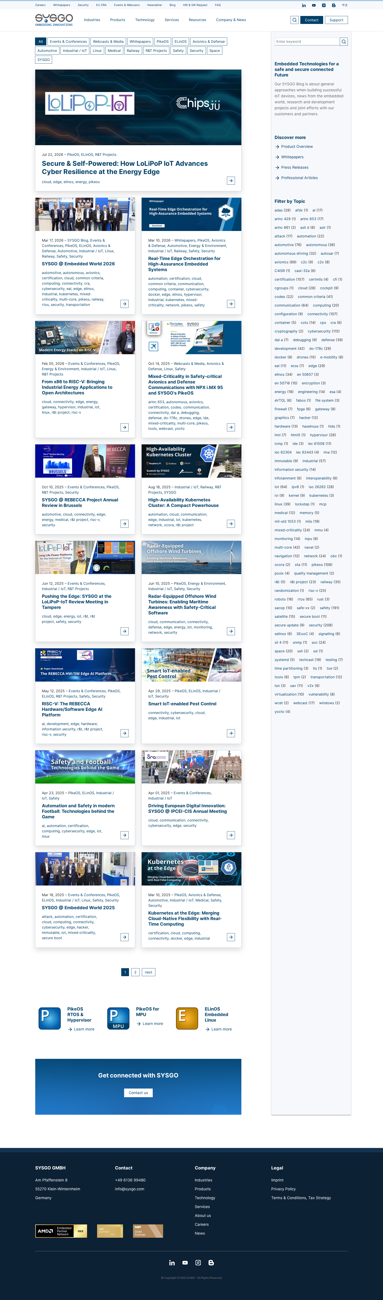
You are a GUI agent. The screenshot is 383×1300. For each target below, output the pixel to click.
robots (281, 599)
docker (281, 357)
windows (327, 703)
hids (332, 426)
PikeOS (163, 41)
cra (333, 322)
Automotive (47, 50)
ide (296, 443)
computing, (52, 283)
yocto (180, 428)
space (280, 651)
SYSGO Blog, (78, 240)
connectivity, (73, 283)
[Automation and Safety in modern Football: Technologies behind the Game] (85, 766)
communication (288, 305)
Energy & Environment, (208, 245)
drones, (186, 418)
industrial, (50, 294)
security (48, 525)
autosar (327, 253)
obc (334, 556)
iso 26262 (318, 487)
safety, (62, 621)
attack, (48, 916)
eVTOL (281, 400)
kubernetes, (69, 294)
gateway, (50, 407)
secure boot (52, 938)
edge (313, 366)
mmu (319, 530)
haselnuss (311, 426)
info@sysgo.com (129, 1189)
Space (214, 50)
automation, (158, 278)
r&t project (185, 525)
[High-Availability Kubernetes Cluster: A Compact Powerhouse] (191, 460)
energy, (82, 182)
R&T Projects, (53, 492)
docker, (155, 294)
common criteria (312, 296)
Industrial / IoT (75, 50)
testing (332, 659)
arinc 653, (157, 402)
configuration (286, 314)
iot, (97, 407)
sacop (280, 608)
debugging (302, 340)
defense (328, 340)
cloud (303, 288)
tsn (278, 685)
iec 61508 (317, 443)
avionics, (93, 272)
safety (199, 305)
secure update (287, 625)
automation (307, 236)
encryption (311, 383)
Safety (178, 50)
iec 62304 (283, 452)
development (286, 348)
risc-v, (95, 519)
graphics (282, 417)
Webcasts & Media (108, 41)
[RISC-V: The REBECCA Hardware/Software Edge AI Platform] (85, 664)
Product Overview (297, 146)
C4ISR (280, 270)
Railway (133, 50)
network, (173, 305)
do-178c (316, 348)
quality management (311, 573)
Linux (97, 50)
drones (303, 357)
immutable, (51, 932)
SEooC (303, 633)
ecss (295, 366)
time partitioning (289, 668)
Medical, (203, 900)
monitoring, (203, 627)
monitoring (284, 538)
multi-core (284, 547)
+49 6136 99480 (130, 1180)
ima (327, 452)
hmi (278, 435)
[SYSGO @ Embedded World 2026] (85, 214)
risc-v (76, 412)
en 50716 (283, 383)
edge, (58, 182)
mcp (322, 504)
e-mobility (329, 357)
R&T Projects (156, 50)
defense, (156, 418)
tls (315, 668)
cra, (87, 283)
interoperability (319, 478)
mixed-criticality (289, 530)
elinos (280, 374)
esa (333, 391)
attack (280, 236)
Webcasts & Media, (190, 363)
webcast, (167, 428)
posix (280, 573)
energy (281, 391)
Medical (114, 50)
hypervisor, (193, 294)
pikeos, (85, 299)
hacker (305, 417)
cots (305, 322)
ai (315, 210)
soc (315, 642)
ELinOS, (88, 154)
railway (327, 582)
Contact (312, 20)
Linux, (110, 251)
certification (285, 279)
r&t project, (62, 412)
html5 (296, 435)
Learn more (84, 1029)
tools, (153, 428)
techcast (307, 659)
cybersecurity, (54, 288)
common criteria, (90, 278)
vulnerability (319, 694)
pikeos (94, 182)
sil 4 (279, 642)
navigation (284, 556)
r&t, (86, 616)
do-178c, (171, 418)
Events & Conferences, (87, 363)
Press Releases (295, 167)
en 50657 (305, 374)
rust (321, 599)
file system (325, 400)
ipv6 (296, 487)
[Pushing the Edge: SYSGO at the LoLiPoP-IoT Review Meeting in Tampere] (85, 557)
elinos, (69, 182)
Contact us (138, 1093)
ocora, (170, 525)
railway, (98, 299)
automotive (285, 244)
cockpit (327, 288)
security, (58, 304)
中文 (345, 5)
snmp (298, 642)
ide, (206, 418)
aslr (323, 227)
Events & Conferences (68, 41)
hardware (283, 426)
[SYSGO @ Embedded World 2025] (85, 868)
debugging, (190, 412)
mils (309, 521)
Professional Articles (299, 178)
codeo (280, 296)
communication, (191, 284)
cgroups (282, 288)
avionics (282, 262)
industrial (202, 938)
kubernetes (319, 495)
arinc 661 (283, 227)
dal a (279, 340)
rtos (302, 599)
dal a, (176, 412)
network (311, 556)
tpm (297, 677)
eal (278, 366)
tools (279, 677)
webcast (301, 703)
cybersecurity (320, 331)
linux (46, 836)
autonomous (317, 244)
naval (310, 547)
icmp (279, 443)
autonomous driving (292, 253)
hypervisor (319, 435)
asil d (305, 227)
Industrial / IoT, (92, 251)
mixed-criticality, (162, 423)
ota (298, 564)
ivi (277, 495)
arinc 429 (283, 219)
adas (279, 210)
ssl (316, 651)
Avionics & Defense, (204, 895)
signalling (327, 633)
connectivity (318, 314)
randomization (287, 590)
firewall (281, 409)
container (283, 322)
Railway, (49, 256)
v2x (311, 685)
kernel (294, 495)
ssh (300, 651)
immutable (284, 461)
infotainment (286, 478)
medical (282, 512)
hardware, (89, 723)
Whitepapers (140, 41)
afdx (299, 210)
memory (307, 512)
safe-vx (304, 608)
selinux (281, 633)
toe (330, 668)
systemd (282, 659)
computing (322, 305)
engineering (308, 391)
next (148, 972)
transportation (78, 304)
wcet (279, 703)
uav (293, 685)
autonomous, (74, 272)
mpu (309, 538)
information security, (59, 729)
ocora (280, 564)
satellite (282, 616)
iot (178, 718)
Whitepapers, (185, 240)
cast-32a (303, 270)
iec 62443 (305, 452)
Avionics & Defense (209, 41)
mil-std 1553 (286, 521)
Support (336, 20)
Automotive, (68, 251)
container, (177, 289)
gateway (323, 409)
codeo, (177, 407)
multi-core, (68, 299)
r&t (278, 582)
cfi (335, 279)
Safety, (63, 256)
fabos (301, 400)
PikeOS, (74, 154)
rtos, (46, 304)
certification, (53, 278)
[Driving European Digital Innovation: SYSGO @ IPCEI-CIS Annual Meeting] (191, 766)
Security (196, 50)
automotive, (52, 272)
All (40, 41)
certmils (316, 279)
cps (323, 322)
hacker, (83, 927)
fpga (301, 409)
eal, (69, 288)
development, (59, 723)
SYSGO (43, 59)
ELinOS (181, 41)
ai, (44, 723)
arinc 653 (308, 219)
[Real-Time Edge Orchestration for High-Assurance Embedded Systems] (191, 214)
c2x (321, 262)
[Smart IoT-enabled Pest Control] (191, 664)
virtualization (286, 694)
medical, (62, 519)
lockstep (303, 504)
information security (292, 469)
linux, (47, 412)
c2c (304, 262)
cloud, (47, 182)
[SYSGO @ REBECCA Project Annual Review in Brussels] (85, 460)
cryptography (287, 331)
